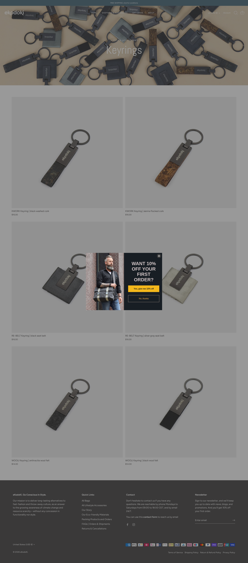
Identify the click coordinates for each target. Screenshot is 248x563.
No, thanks (144, 298)
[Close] (159, 256)
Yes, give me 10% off (144, 289)
